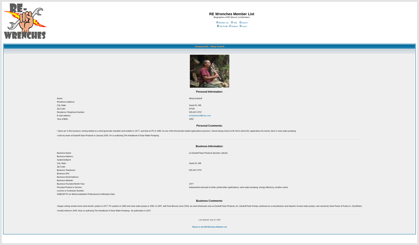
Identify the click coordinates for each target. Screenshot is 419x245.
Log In (244, 26)
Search (245, 23)
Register (234, 26)
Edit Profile (223, 26)
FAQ (235, 23)
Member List (223, 23)
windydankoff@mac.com (200, 115)
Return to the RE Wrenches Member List (209, 227)
